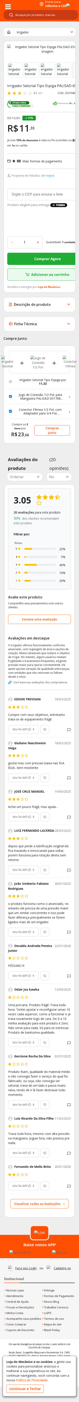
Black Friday (51, 1330)
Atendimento (14, 1296)
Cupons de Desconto (20, 1330)
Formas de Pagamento (58, 1296)
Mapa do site (52, 1324)
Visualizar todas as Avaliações (37, 1204)
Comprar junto (52, 430)
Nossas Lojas (15, 1290)
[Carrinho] (64, 2)
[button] (69, 729)
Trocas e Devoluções (20, 1307)
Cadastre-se (62, 1268)
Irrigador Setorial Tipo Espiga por (42, 382)
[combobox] (41, 15)
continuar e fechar (25, 1388)
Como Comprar (16, 1324)
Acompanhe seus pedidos (23, 1319)
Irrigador (23, 32)
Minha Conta (14, 1313)
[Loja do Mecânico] (19, 4)
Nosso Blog (51, 1302)
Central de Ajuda (17, 1302)
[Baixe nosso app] (19, 1252)
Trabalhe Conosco (55, 1307)
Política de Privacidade (32, 1380)
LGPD (47, 1313)
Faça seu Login (26, 1268)
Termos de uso (53, 1319)
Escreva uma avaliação (39, 619)
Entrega (48, 1290)
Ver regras (47, 175)
